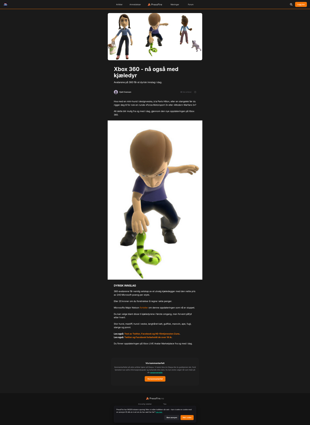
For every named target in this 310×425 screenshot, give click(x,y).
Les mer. (159, 412)
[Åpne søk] (291, 4)
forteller (144, 307)
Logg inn (301, 4)
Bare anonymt (172, 417)
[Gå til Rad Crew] (5, 4)
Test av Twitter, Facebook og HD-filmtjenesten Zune (151, 333)
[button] (155, 371)
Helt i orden (187, 417)
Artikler (119, 4)
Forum (191, 4)
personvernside (156, 372)
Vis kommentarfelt (155, 379)
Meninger (175, 4)
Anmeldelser (135, 4)
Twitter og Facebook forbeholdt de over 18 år (147, 337)
